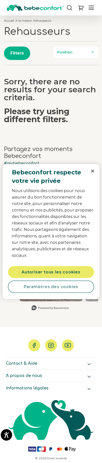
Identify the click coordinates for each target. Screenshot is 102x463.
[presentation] (92, 170)
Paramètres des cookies (51, 286)
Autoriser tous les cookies (51, 271)
